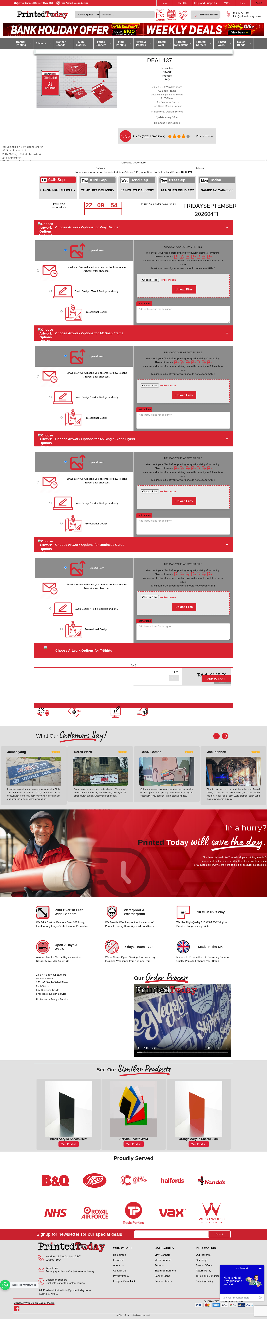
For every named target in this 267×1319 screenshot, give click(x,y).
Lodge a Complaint (124, 1281)
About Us (182, 3)
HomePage (119, 1254)
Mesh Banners (163, 1260)
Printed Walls (221, 43)
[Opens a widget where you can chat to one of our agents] (242, 1282)
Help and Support (205, 3)
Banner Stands (61, 43)
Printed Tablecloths (181, 43)
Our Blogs (201, 1260)
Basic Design (96, 291)
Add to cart (216, 678)
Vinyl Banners (162, 1254)
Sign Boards (81, 43)
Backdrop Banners (165, 1270)
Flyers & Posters (141, 43)
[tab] (167, 68)
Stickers (41, 43)
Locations (118, 1260)
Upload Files (184, 289)
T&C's (227, 3)
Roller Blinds (241, 43)
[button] (205, 15)
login (242, 3)
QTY (174, 672)
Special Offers (204, 1265)
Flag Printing (121, 43)
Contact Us (119, 1270)
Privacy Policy (121, 1275)
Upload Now (97, 250)
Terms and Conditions (208, 1275)
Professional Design (96, 311)
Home (165, 3)
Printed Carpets (201, 43)
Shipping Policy (204, 1281)
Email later (96, 269)
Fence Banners (101, 43)
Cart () (259, 3)
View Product (68, 1143)
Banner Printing (21, 43)
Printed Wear (161, 43)
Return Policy (203, 1270)
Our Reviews (203, 1254)
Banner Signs (162, 1275)
